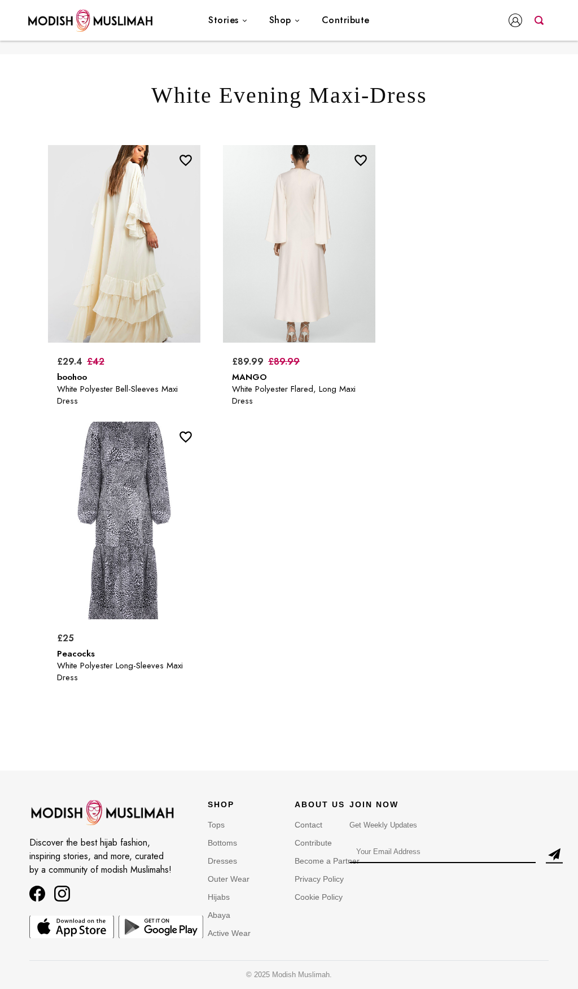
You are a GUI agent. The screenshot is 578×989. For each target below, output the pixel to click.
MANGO (249, 377)
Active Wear (229, 933)
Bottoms (222, 842)
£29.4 (69, 361)
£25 (65, 638)
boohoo (72, 377)
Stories (223, 20)
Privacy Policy (319, 878)
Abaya (219, 915)
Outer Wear (228, 878)
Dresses (222, 860)
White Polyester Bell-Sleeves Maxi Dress (117, 395)
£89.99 (248, 361)
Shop (280, 20)
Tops (216, 824)
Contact (308, 824)
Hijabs (219, 897)
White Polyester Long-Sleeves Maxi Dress (120, 671)
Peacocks (76, 653)
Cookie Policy (319, 897)
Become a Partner (327, 860)
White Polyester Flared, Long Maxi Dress (294, 395)
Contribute (346, 20)
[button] (518, 21)
